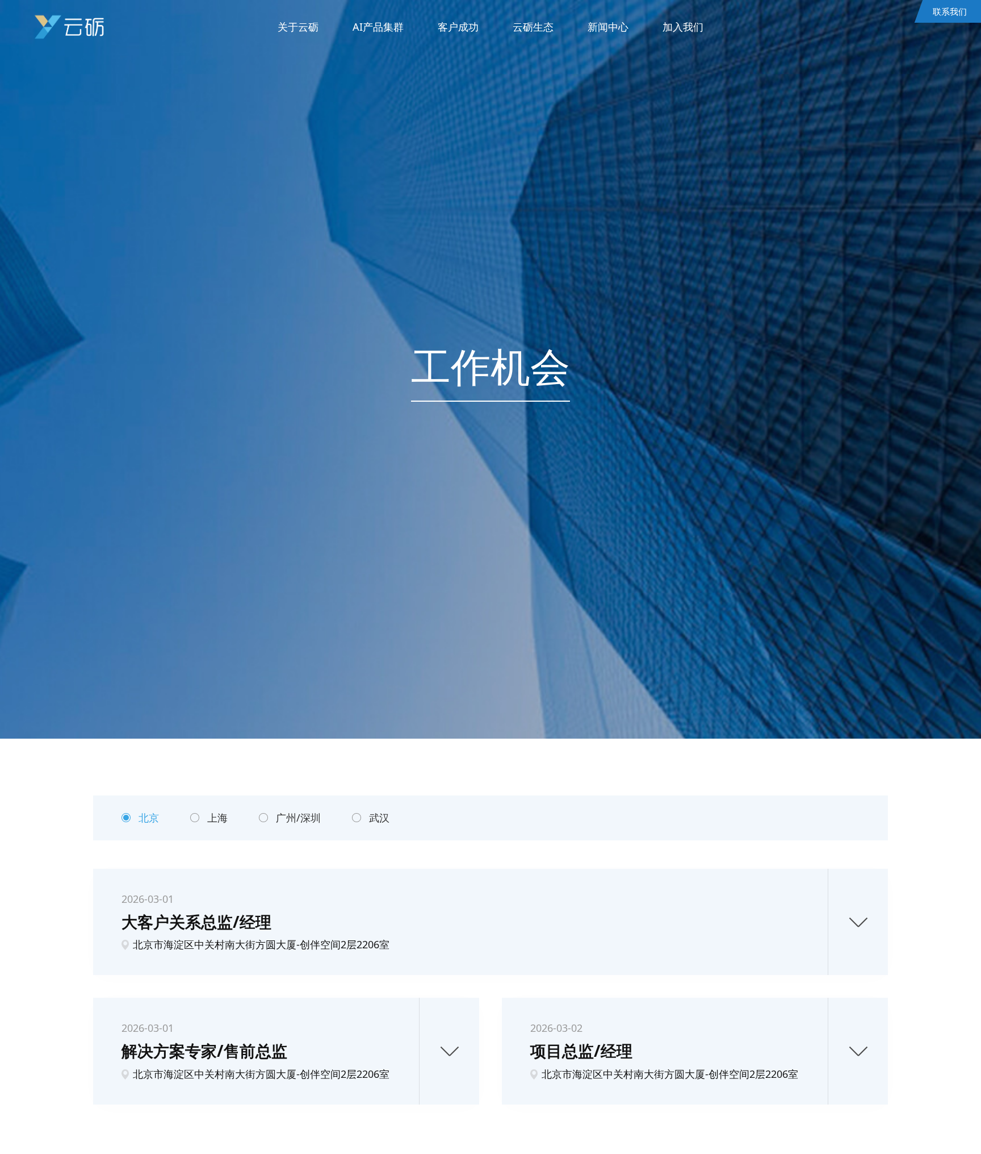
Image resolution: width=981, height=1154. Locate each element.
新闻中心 (608, 27)
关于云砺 (298, 27)
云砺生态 (533, 27)
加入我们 (683, 27)
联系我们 (950, 11)
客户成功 (458, 27)
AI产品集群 (378, 27)
